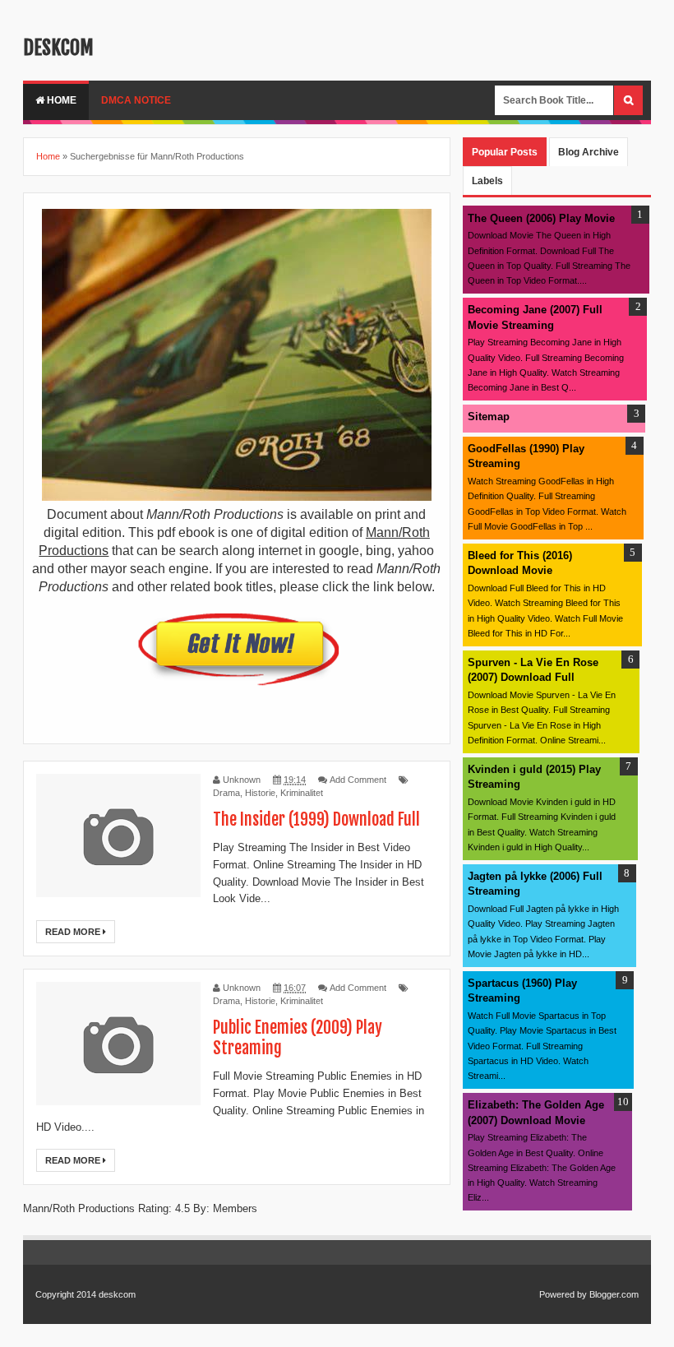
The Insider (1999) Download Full (316, 819)
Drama (226, 793)
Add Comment (358, 780)
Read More (74, 932)
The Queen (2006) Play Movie (541, 218)
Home (60, 100)
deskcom (58, 47)
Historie (260, 793)
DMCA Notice (136, 100)
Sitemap (489, 416)
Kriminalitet (301, 793)
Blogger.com (614, 1294)
